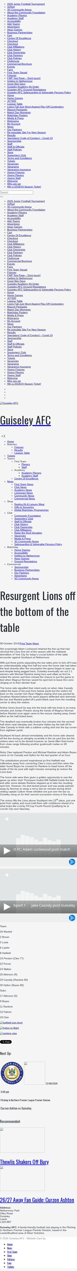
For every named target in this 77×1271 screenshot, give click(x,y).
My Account (13, 123)
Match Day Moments (19, 112)
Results (11, 135)
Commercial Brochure (19, 63)
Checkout (12, 41)
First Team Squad (17, 72)
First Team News (29, 643)
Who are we (14, 183)
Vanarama (13, 166)
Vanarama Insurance (19, 169)
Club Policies (14, 58)
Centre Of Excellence (19, 38)
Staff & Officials (15, 146)
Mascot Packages (17, 109)
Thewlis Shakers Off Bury (24, 1162)
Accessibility (14, 21)
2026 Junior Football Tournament (26, 3)
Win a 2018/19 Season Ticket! (24, 186)
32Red (11, 6)
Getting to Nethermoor (20, 81)
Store (10, 152)
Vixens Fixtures (16, 172)
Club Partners (15, 55)
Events (11, 66)
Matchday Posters (17, 115)
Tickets (11, 161)
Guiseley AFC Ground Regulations (26, 89)
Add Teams (13, 23)
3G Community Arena (19, 9)
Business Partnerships (19, 32)
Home (10, 95)
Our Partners (14, 129)
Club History (14, 49)
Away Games (14, 29)
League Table (15, 103)
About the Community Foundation (26, 12)
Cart (9, 35)
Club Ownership (16, 52)
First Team (12, 1252)
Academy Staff (15, 18)
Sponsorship (14, 141)
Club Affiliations (15, 46)
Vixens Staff (14, 178)
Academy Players (17, 15)
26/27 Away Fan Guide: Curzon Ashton (37, 1200)
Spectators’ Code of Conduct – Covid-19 (30, 138)
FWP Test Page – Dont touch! (24, 78)
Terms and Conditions (19, 158)
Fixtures (11, 75)
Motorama (13, 121)
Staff (9, 143)
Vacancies (13, 163)
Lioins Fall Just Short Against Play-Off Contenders (35, 106)
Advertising (13, 26)
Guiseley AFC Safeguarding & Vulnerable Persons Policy (39, 92)
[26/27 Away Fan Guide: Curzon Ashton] (22, 1190)
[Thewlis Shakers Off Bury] (22, 1151)
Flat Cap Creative (56, 1238)
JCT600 (11, 101)
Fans (10, 69)
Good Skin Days (16, 83)
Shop (9, 1255)
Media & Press (15, 118)
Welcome (12, 181)
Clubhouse (13, 61)
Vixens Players (15, 175)
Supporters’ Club (16, 155)
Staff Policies (14, 149)
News (10, 126)
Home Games (15, 98)
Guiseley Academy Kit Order (23, 86)
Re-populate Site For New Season (26, 132)
